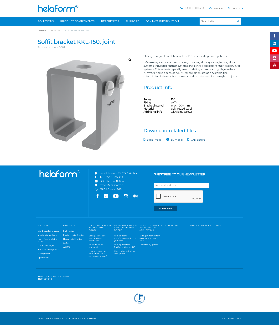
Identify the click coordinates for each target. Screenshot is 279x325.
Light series (68, 231)
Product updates (200, 225)
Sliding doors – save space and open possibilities (97, 238)
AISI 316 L (67, 247)
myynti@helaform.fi (111, 185)
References (110, 21)
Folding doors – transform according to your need (125, 238)
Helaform (58, 8)
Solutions (46, 21)
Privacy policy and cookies (84, 318)
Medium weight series (73, 235)
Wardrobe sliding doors (48, 231)
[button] (238, 21)
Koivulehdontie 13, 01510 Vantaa (118, 173)
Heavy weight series (72, 239)
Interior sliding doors (47, 235)
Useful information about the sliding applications (151, 227)
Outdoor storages (46, 245)
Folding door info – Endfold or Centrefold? (124, 245)
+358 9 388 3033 (114, 177)
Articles (220, 225)
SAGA (66, 243)
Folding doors (44, 253)
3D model (177, 139)
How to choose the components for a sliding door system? (98, 253)
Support (132, 21)
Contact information (162, 21)
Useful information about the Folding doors (125, 227)
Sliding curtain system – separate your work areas (151, 238)
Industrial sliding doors (48, 249)
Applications (43, 257)
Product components (77, 21)
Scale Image (154, 139)
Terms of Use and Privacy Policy (52, 318)
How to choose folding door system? (124, 252)
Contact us (171, 225)
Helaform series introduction (96, 245)
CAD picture (198, 139)
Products (55, 30)
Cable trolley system (149, 244)
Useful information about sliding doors (100, 227)
